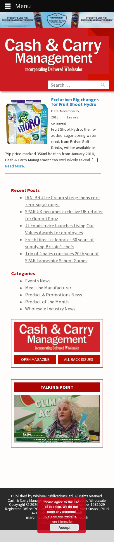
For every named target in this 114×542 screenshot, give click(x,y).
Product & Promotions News (53, 295)
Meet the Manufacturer (48, 288)
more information (61, 521)
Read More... (16, 166)
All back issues (78, 359)
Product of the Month (47, 302)
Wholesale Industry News (50, 309)
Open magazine (35, 359)
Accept (64, 527)
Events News (38, 281)
